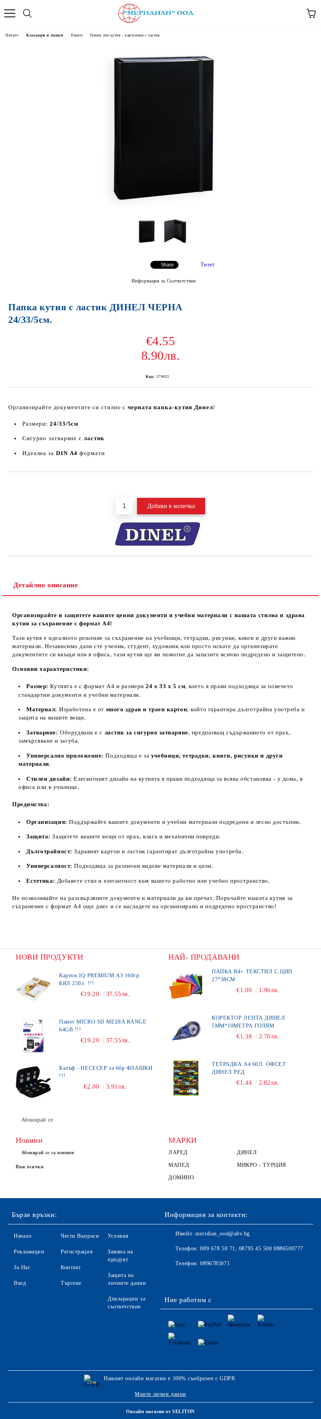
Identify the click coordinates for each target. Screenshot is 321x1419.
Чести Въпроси (80, 1236)
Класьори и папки (44, 35)
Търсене (71, 1283)
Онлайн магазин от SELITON (160, 1411)
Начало (11, 35)
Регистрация (76, 1252)
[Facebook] (174, 1279)
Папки (76, 35)
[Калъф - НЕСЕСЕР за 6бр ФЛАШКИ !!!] (33, 1082)
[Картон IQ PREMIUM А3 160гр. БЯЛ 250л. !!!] (33, 989)
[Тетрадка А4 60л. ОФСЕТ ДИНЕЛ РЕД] (186, 1078)
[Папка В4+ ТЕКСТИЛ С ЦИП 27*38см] (186, 985)
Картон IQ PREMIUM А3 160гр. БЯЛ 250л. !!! (100, 979)
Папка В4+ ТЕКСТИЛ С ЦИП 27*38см (252, 975)
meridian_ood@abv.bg (222, 1234)
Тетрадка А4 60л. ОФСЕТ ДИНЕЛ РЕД (249, 1068)
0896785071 (215, 1263)
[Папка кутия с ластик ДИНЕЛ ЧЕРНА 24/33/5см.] (160, 206)
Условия (118, 1236)
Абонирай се (37, 1120)
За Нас (22, 1267)
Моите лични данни (160, 1394)
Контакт (71, 1267)
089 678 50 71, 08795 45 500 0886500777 (251, 1248)
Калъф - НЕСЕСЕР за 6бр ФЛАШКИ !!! (105, 1072)
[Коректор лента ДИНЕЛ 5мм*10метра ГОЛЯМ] (186, 1031)
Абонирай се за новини (47, 1152)
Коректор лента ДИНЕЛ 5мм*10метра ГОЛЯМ (248, 1022)
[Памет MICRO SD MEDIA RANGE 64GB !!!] (33, 1035)
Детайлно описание (45, 585)
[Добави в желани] (307, 485)
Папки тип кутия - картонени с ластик (125, 35)
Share (167, 265)
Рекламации (29, 1252)
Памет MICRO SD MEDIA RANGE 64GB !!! (103, 1026)
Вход (20, 1283)
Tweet (207, 265)
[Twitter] (192, 1279)
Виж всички (30, 1166)
